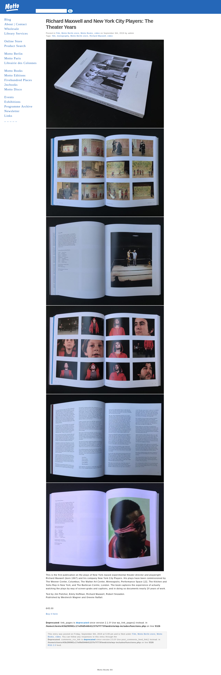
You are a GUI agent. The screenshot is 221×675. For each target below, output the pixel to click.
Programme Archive (18, 106)
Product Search (15, 46)
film (54, 36)
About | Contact (15, 24)
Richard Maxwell (98, 36)
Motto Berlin (13, 53)
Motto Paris (12, 58)
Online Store (13, 41)
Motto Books (13, 70)
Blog (7, 19)
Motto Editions (15, 75)
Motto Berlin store (70, 33)
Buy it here (52, 614)
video (97, 33)
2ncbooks (11, 84)
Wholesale (11, 29)
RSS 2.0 (52, 645)
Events (9, 97)
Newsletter (12, 111)
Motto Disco (13, 89)
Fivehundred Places (18, 80)
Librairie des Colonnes (20, 63)
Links (8, 115)
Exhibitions (12, 101)
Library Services (16, 33)
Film (58, 33)
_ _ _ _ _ (10, 120)
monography (63, 36)
